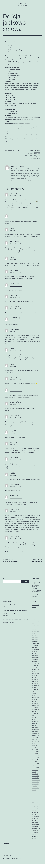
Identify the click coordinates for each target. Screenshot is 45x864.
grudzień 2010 (35, 751)
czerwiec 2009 (35, 788)
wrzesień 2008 (35, 806)
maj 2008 (34, 814)
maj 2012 (34, 719)
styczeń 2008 (35, 822)
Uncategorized (37, 152)
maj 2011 (34, 743)
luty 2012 (34, 725)
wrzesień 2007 (35, 830)
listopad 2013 (35, 683)
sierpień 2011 (35, 737)
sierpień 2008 (35, 808)
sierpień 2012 (35, 713)
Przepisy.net (22, 3)
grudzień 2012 (35, 705)
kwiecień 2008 (35, 816)
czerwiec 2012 (35, 717)
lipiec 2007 (34, 834)
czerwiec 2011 (35, 741)
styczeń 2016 (35, 637)
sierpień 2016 (35, 627)
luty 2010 (34, 772)
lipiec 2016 (34, 629)
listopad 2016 (35, 623)
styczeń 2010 (35, 774)
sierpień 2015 (35, 645)
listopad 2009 (35, 778)
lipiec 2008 (34, 810)
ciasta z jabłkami (33, 153)
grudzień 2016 (35, 621)
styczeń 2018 (35, 609)
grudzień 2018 (35, 605)
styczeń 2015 (35, 655)
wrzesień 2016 (35, 625)
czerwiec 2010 (35, 763)
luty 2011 (34, 747)
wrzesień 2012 (35, 711)
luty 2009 (34, 796)
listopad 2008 (35, 802)
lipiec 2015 (34, 647)
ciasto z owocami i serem (34, 156)
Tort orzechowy (36, 582)
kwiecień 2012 (35, 721)
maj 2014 (34, 671)
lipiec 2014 (34, 667)
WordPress (18, 858)
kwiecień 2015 (35, 649)
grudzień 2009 (35, 776)
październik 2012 (36, 709)
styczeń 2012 (35, 727)
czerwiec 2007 (35, 836)
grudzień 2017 (35, 611)
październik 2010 (36, 755)
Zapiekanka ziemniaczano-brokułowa (35, 585)
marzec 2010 (35, 770)
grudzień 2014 (35, 657)
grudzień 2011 (35, 729)
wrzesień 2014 (35, 663)
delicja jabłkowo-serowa (35, 158)
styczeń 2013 (35, 703)
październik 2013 (36, 685)
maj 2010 (34, 765)
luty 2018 (34, 607)
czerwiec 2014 (35, 669)
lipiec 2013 (34, 691)
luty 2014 (34, 677)
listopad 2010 (35, 753)
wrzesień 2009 (35, 782)
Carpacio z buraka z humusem (37, 595)
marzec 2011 (35, 745)
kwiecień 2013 (35, 697)
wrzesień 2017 (35, 613)
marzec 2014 (35, 675)
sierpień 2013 (35, 689)
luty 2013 (34, 701)
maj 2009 (34, 790)
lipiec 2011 (34, 739)
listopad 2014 (35, 659)
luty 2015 (34, 653)
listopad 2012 (35, 707)
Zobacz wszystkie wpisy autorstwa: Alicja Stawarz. (22, 180)
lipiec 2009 (34, 786)
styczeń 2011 (35, 749)
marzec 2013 (35, 699)
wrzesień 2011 (35, 735)
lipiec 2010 (34, 761)
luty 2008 (34, 820)
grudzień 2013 (35, 681)
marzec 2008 (35, 818)
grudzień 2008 (35, 800)
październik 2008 (36, 804)
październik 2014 (36, 661)
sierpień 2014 (35, 665)
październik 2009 (36, 780)
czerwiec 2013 (35, 693)
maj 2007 (34, 838)
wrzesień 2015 (35, 643)
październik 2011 (36, 733)
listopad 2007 (35, 826)
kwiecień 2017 (35, 617)
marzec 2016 (35, 633)
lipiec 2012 (34, 715)
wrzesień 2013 (35, 687)
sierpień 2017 (35, 615)
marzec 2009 (35, 794)
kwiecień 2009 (35, 792)
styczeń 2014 (35, 679)
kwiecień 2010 (35, 767)
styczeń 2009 (35, 798)
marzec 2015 (35, 651)
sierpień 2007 (35, 832)
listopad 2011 (35, 731)
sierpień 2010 (35, 759)
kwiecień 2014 (35, 673)
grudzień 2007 (35, 824)
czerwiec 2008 (35, 812)
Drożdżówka (35, 588)
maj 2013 (34, 695)
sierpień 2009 (35, 784)
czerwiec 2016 (35, 631)
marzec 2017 (35, 619)
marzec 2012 (35, 723)
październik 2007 (36, 828)
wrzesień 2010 (35, 757)
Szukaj (4, 578)
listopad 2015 (35, 639)
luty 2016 (34, 635)
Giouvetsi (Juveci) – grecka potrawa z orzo (37, 592)
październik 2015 (36, 641)
